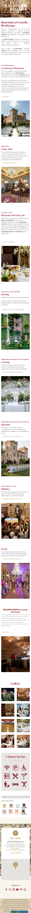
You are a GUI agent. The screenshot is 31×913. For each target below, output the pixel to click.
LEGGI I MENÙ (8, 242)
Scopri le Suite (9, 163)
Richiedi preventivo (12, 372)
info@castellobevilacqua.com (17, 845)
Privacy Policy (15, 848)
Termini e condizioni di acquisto (15, 850)
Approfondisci (22, 912)
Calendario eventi (11, 559)
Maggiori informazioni (13, 310)
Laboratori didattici (12, 499)
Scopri (5, 97)
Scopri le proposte (12, 437)
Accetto (14, 912)
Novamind (18, 852)
